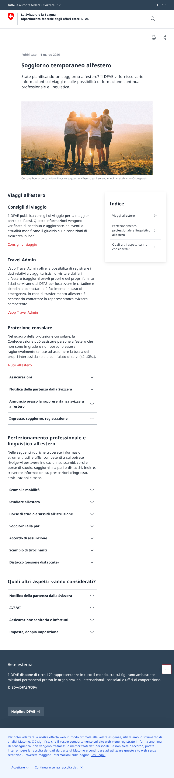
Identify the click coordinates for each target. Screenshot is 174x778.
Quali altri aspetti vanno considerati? (129, 246)
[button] (166, 669)
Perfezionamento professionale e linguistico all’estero (131, 230)
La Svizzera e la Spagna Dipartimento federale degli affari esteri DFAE (55, 16)
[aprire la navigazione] (163, 19)
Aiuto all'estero (20, 365)
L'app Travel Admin (23, 312)
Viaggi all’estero (123, 215)
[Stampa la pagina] (154, 37)
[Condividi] (164, 37)
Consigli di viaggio (22, 244)
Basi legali (98, 755)
